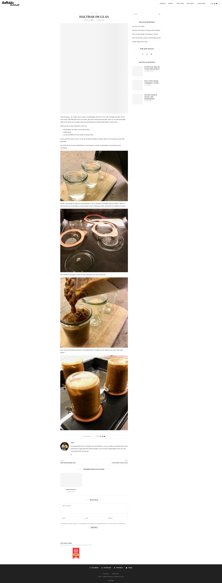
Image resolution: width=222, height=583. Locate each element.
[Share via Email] (104, 436)
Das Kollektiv (201, 3)
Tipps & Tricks (180, 3)
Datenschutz (115, 573)
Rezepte (170, 3)
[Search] (219, 3)
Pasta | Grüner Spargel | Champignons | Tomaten (145, 34)
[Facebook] (143, 54)
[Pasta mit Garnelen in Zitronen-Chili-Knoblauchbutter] (137, 99)
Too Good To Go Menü (138, 26)
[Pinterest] (214, 3)
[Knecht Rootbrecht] (71, 480)
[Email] (216, 3)
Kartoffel (163, 3)
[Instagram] (212, 3)
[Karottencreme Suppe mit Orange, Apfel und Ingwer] (137, 71)
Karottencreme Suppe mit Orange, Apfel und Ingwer (146, 30)
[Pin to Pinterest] (102, 436)
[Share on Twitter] (100, 436)
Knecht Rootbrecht (71, 489)
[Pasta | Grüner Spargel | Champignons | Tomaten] (137, 85)
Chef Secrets (190, 3)
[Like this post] (97, 436)
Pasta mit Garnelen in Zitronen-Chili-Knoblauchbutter (146, 38)
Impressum (106, 573)
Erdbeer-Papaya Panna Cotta (140, 41)
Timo (92, 20)
